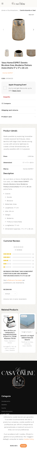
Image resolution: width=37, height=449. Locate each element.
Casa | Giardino (10, 350)
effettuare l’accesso (14, 280)
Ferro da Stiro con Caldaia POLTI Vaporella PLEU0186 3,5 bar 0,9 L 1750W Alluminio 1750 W (9, 334)
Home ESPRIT (7, 73)
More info (13, 445)
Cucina (3, 408)
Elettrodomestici (7, 411)
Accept (23, 445)
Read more (16, 91)
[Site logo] (18, 3)
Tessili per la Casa (27, 342)
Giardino (4, 404)
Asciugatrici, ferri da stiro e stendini (9, 347)
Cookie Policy (29, 439)
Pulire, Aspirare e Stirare (9, 342)
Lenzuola (27, 344)
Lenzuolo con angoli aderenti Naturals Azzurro (27, 337)
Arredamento (5, 401)
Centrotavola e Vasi (28, 10)
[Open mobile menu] (2, 4)
